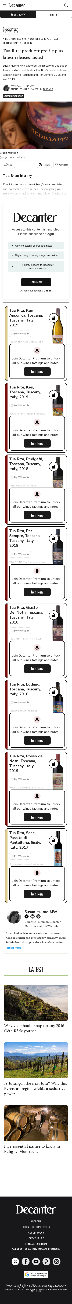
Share (10, 164)
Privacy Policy (36, 1238)
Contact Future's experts (36, 1227)
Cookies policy (36, 1232)
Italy (55, 38)
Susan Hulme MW (24, 86)
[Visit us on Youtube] (36, 1261)
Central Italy (11, 43)
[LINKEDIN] (33, 916)
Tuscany (27, 43)
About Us (36, 1221)
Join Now (37, 371)
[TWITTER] (27, 916)
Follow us (46, 164)
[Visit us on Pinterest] (46, 1261)
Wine (5, 38)
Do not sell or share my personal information (36, 1249)
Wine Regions (19, 38)
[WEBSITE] (39, 916)
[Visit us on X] (15, 1261)
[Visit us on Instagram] (56, 1261)
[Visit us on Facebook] (26, 1261)
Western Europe (39, 38)
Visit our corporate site (50, 1286)
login (50, 234)
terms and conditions (36, 1243)
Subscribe (16, 14)
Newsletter (63, 164)
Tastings (48, 89)
